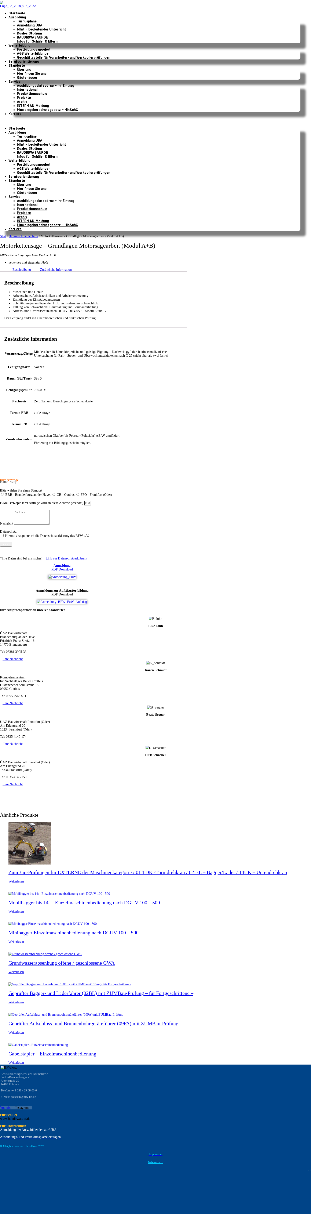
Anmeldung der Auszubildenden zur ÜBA (28, 1129)
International (27, 90)
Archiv (22, 102)
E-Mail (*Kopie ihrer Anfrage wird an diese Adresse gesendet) (42, 503)
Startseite (16, 13)
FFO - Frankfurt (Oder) (96, 494)
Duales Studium (29, 33)
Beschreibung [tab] (21, 269)
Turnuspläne (27, 21)
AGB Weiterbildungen (33, 53)
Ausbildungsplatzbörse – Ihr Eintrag (45, 86)
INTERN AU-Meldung (33, 106)
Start (3, 236)
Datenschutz (8, 531)
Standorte (16, 66)
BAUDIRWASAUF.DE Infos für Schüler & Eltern (37, 39)
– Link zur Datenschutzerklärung (65, 558)
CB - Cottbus (66, 494)
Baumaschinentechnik (23, 236)
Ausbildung (17, 17)
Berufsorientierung (23, 61)
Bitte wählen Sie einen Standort (21, 490)
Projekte (24, 98)
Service (14, 82)
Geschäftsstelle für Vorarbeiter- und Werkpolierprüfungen (63, 57)
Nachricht (7, 523)
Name (4, 481)
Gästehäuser (27, 78)
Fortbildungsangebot (34, 49)
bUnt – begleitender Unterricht (41, 29)
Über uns (24, 70)
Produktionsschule (32, 94)
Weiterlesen (16, 881)
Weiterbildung (19, 45)
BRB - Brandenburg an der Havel (28, 494)
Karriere (15, 114)
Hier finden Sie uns (32, 74)
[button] (150, 121)
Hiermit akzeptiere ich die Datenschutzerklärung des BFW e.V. (47, 535)
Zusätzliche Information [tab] (56, 269)
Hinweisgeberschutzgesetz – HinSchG (47, 110)
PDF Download (62, 567)
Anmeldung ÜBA (29, 25)
